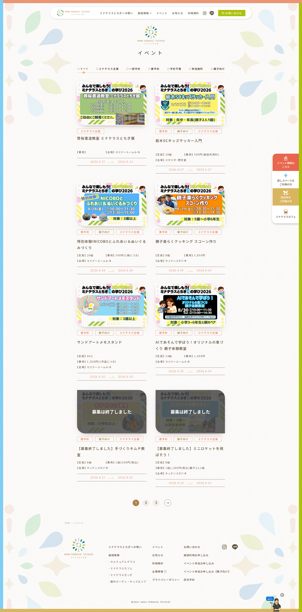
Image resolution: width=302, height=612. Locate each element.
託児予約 (189, 579)
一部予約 (134, 69)
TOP (67, 523)
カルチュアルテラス (122, 562)
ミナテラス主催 (109, 69)
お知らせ (177, 13)
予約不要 (175, 69)
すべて (84, 69)
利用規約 (193, 13)
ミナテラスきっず (121, 575)
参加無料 (197, 69)
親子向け (219, 69)
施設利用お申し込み (196, 555)
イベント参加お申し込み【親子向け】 (207, 571)
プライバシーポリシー (166, 579)
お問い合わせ (192, 547)
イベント (161, 13)
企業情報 (157, 571)
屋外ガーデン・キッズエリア (128, 581)
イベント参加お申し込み (199, 563)
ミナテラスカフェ (121, 568)
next (167, 503)
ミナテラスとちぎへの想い (116, 13)
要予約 (155, 69)
